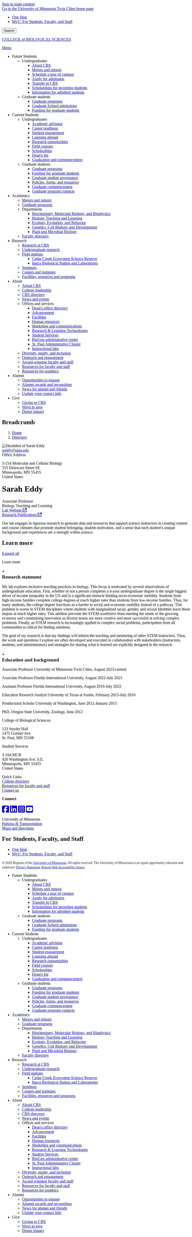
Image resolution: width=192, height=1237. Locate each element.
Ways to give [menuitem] (32, 407)
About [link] (17, 281)
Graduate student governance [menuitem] (55, 178)
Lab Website (12, 510)
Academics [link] (21, 196)
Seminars (29, 1087)
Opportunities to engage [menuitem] (41, 380)
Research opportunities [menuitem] (50, 142)
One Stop (19, 17)
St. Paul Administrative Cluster (56, 1163)
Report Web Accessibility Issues (63, 867)
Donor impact (33, 1231)
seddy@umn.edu (15, 450)
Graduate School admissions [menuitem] (54, 106)
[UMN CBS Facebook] (5, 811)
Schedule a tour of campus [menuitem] (53, 74)
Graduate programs (47, 920)
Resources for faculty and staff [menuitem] (46, 366)
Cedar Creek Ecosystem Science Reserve (64, 1078)
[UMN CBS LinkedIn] (13, 811)
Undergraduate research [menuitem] (41, 250)
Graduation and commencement (57, 979)
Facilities (39, 1136)
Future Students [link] (24, 56)
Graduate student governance (55, 997)
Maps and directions (18, 828)
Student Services (45, 1154)
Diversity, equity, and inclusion (46, 1172)
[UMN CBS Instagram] (21, 811)
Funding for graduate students (55, 929)
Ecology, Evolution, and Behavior (59, 1042)
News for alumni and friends (44, 1208)
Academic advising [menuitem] (47, 124)
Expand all (10, 553)
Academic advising (47, 943)
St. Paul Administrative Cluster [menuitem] (56, 344)
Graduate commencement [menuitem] (52, 187)
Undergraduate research (41, 1069)
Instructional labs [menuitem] (45, 348)
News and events (35, 1118)
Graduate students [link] (36, 97)
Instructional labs (45, 1168)
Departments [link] (32, 209)
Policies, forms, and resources (55, 1001)
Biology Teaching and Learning (57, 1037)
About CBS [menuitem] (41, 65)
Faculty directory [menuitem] (35, 236)
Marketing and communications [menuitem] (57, 326)
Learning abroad (45, 956)
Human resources (46, 1141)
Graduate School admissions (54, 925)
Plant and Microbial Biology (54, 1051)
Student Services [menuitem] (45, 335)
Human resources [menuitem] (46, 321)
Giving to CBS (34, 1222)
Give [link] (16, 398)
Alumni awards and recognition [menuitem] (47, 384)
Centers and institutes (39, 1091)
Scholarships (42, 970)
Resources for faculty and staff (26, 786)
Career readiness (45, 947)
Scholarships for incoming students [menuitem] (59, 88)
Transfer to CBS (45, 902)
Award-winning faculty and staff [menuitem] (47, 362)
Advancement (43, 1132)
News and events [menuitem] (35, 299)
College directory (15, 781)
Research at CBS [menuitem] (35, 245)
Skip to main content (18, 4)
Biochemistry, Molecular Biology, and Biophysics (71, 1033)
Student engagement (48, 952)
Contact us (10, 790)
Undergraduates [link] (34, 61)
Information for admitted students (58, 911)
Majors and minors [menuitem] (47, 70)
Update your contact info (41, 1213)
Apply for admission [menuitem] (48, 79)
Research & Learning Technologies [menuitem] (60, 330)
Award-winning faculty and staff (47, 1181)
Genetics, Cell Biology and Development (64, 1046)
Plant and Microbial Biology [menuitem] (54, 232)
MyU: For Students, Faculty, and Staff (42, 21)
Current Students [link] (25, 115)
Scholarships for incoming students (59, 907)
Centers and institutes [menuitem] (39, 272)
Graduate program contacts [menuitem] (53, 191)
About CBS (41, 884)
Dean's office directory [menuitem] (50, 308)
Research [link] (19, 241)
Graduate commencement (52, 1006)
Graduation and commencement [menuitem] (57, 160)
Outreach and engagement (42, 1177)
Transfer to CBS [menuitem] (45, 83)
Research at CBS (35, 1064)
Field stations (32, 1073)
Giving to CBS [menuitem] (34, 402)
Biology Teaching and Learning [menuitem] (57, 218)
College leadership (36, 1109)
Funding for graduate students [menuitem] (55, 110)
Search (9, 30)
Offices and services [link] (38, 304)
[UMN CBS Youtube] (29, 811)
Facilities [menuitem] (39, 317)
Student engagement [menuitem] (48, 133)
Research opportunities (50, 961)
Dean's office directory (50, 1127)
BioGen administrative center (55, 1159)
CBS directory (33, 1114)
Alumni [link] (18, 375)
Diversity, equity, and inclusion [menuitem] (46, 353)
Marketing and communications (57, 1145)
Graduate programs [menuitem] (47, 101)
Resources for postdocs (40, 1190)
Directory (19, 437)
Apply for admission (48, 898)
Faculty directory (35, 1055)
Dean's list (40, 974)
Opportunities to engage (41, 1199)
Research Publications (20, 515)
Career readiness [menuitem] (45, 128)
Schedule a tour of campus (53, 893)
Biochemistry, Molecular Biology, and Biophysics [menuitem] (71, 214)
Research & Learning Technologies (60, 1150)
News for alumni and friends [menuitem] (44, 389)
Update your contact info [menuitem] (41, 393)
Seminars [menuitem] (29, 268)
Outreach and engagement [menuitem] (42, 357)
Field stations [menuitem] (32, 254)
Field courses (42, 965)
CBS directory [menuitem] (33, 295)
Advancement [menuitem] (43, 312)
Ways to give (32, 1226)
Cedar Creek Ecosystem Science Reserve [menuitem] (64, 259)
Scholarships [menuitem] (42, 151)
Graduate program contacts (53, 1010)
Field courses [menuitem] (42, 146)
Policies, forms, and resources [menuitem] (55, 182)
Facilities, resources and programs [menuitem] (48, 277)
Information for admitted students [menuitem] (58, 92)
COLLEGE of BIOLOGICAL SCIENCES (36, 39)
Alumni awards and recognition (47, 1204)
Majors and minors (47, 889)
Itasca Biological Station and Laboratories (65, 1082)
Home (17, 433)
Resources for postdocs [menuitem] (40, 371)
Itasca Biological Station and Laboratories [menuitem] (65, 263)
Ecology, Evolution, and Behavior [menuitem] (59, 223)
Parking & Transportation (22, 824)
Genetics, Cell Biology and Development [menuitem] (64, 227)
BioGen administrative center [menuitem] (55, 339)
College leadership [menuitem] (36, 290)
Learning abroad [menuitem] (45, 137)
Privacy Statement (28, 867)
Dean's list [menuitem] (40, 155)
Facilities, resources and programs (48, 1096)
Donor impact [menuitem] (33, 411)
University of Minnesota (49, 863)
